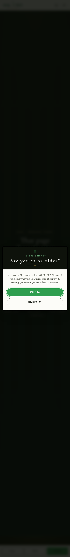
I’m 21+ (35, 292)
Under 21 (35, 302)
